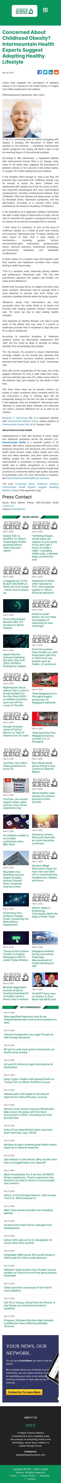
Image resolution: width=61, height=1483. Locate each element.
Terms (13, 1475)
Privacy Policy (28, 1475)
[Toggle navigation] (45, 10)
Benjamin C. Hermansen (15, 418)
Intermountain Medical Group (23, 421)
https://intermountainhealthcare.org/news (28, 478)
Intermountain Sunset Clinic (16, 424)
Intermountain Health (14, 442)
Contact (31, 1479)
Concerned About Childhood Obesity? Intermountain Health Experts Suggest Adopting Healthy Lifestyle (30, 487)
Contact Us (8, 505)
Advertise (45, 1475)
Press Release (18, 509)
